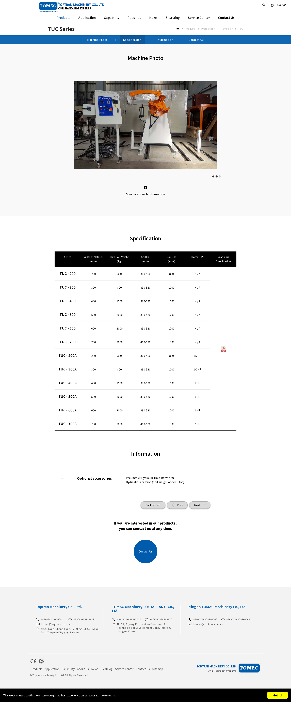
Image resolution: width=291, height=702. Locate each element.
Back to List (153, 505)
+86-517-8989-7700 (129, 619)
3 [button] (220, 176)
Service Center (199, 17)
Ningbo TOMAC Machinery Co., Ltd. (217, 606)
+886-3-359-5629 (83, 619)
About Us (134, 17)
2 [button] (217, 176)
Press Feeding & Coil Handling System (209, 28)
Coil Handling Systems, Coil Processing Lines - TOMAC (72, 7)
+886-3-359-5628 (51, 619)
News (153, 17)
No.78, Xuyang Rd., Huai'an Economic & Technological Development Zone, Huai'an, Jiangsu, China (144, 627)
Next (197, 505)
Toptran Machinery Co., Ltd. (59, 606)
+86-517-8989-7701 (162, 619)
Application (87, 17)
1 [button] (213, 176)
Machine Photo (97, 40)
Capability (111, 17)
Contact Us (226, 17)
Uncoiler (228, 28)
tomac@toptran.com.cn (208, 624)
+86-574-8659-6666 (205, 619)
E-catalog (173, 17)
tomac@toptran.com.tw (56, 624)
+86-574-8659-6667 (238, 619)
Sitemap (157, 669)
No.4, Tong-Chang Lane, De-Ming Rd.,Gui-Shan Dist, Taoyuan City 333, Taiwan (70, 630)
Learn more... (109, 695)
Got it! (277, 695)
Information (165, 40)
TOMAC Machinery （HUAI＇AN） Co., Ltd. (143, 608)
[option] (145, 125)
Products (63, 17)
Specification (132, 40)
